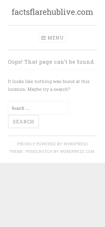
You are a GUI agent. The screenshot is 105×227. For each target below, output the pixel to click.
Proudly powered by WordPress (52, 143)
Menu (56, 38)
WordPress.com (77, 151)
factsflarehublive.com (52, 12)
